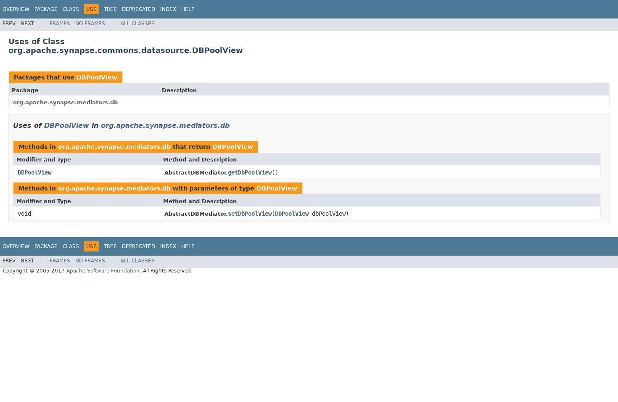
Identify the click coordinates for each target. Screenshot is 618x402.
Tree (110, 9)
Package (46, 9)
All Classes (138, 23)
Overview (16, 9)
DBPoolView (97, 77)
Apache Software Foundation (103, 271)
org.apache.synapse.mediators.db (65, 102)
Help (187, 9)
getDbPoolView (250, 172)
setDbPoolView (250, 213)
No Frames (90, 23)
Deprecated (138, 9)
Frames (60, 23)
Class (71, 9)
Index (168, 9)
